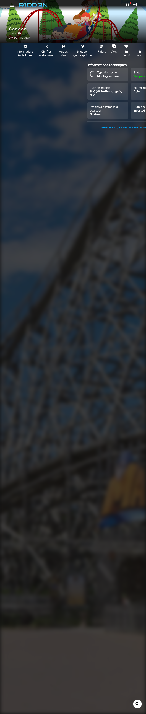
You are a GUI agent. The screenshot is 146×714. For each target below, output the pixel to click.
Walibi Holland (19, 38)
